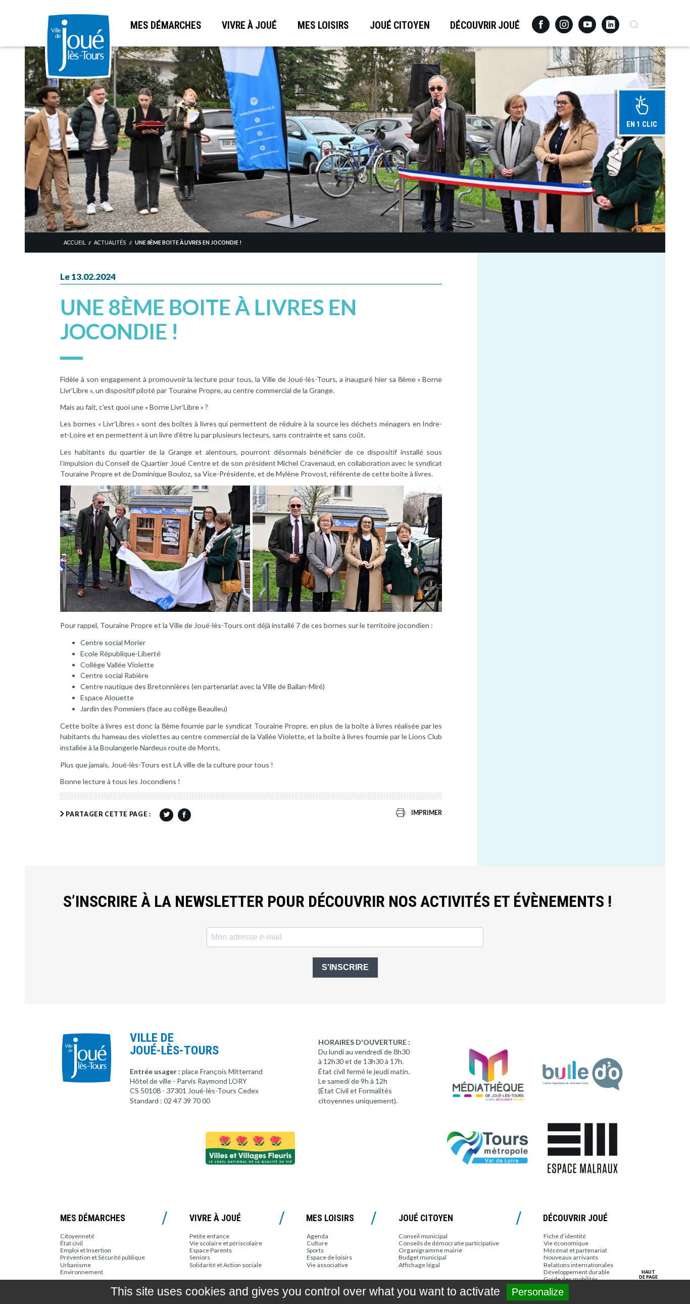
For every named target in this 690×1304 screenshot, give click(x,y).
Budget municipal (423, 1257)
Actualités (110, 242)
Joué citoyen (400, 25)
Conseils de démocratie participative (449, 1243)
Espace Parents (210, 1250)
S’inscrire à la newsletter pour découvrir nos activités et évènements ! (337, 901)
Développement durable (577, 1272)
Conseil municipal (423, 1236)
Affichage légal (419, 1265)
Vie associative (327, 1265)
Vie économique (566, 1243)
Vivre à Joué (249, 25)
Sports (315, 1250)
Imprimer (426, 812)
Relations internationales (578, 1265)
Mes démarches (166, 25)
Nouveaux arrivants (571, 1257)
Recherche (634, 21)
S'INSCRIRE (345, 967)
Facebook (541, 21)
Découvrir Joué (485, 25)
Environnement (81, 1272)
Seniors (199, 1257)
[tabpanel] (345, 139)
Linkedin (610, 20)
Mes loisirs (323, 25)
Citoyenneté (77, 1236)
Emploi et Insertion (85, 1250)
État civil (71, 1243)
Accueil (74, 242)
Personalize (538, 1291)
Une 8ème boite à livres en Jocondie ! (188, 242)
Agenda (317, 1236)
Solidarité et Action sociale (225, 1265)
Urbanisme (75, 1265)
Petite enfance (209, 1236)
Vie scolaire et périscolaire (225, 1243)
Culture (317, 1243)
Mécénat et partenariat (575, 1250)
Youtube (587, 21)
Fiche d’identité (565, 1236)
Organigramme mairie (430, 1250)
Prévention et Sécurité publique (102, 1257)
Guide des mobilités (571, 1279)
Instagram (564, 20)
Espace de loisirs (329, 1257)
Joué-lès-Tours (78, 45)
